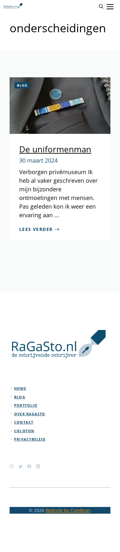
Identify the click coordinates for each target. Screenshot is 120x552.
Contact (23, 422)
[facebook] (29, 466)
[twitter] (21, 466)
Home (20, 388)
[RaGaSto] (12, 6)
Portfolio (25, 405)
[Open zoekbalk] (101, 6)
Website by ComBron (67, 510)
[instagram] (12, 466)
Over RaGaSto (29, 413)
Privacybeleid (29, 439)
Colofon (24, 430)
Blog (22, 85)
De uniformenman (55, 149)
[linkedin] (38, 466)
